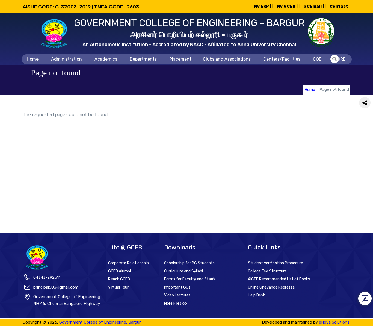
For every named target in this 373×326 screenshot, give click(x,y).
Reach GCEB (119, 279)
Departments (143, 59)
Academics (105, 59)
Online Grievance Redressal (271, 287)
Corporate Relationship (128, 263)
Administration (66, 59)
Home (33, 59)
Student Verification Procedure (275, 263)
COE (317, 59)
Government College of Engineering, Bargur (100, 322)
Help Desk (256, 295)
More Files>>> (175, 303)
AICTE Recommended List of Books (279, 279)
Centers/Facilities (281, 59)
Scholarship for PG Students (189, 263)
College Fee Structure (267, 271)
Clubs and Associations (227, 59)
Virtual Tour (118, 287)
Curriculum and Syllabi (183, 271)
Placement (180, 59)
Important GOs (177, 287)
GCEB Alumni (119, 271)
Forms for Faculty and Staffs (189, 279)
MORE (339, 59)
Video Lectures (177, 295)
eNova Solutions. (334, 322)
